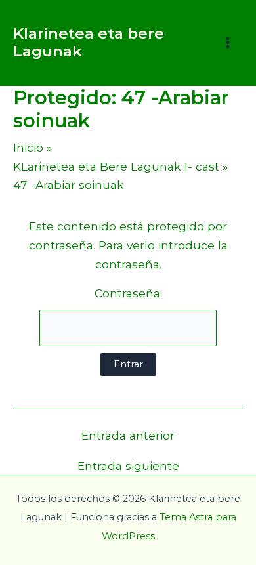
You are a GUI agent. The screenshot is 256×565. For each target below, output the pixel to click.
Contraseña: (128, 293)
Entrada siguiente (128, 465)
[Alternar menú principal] (228, 43)
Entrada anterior (128, 435)
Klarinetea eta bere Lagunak (88, 42)
